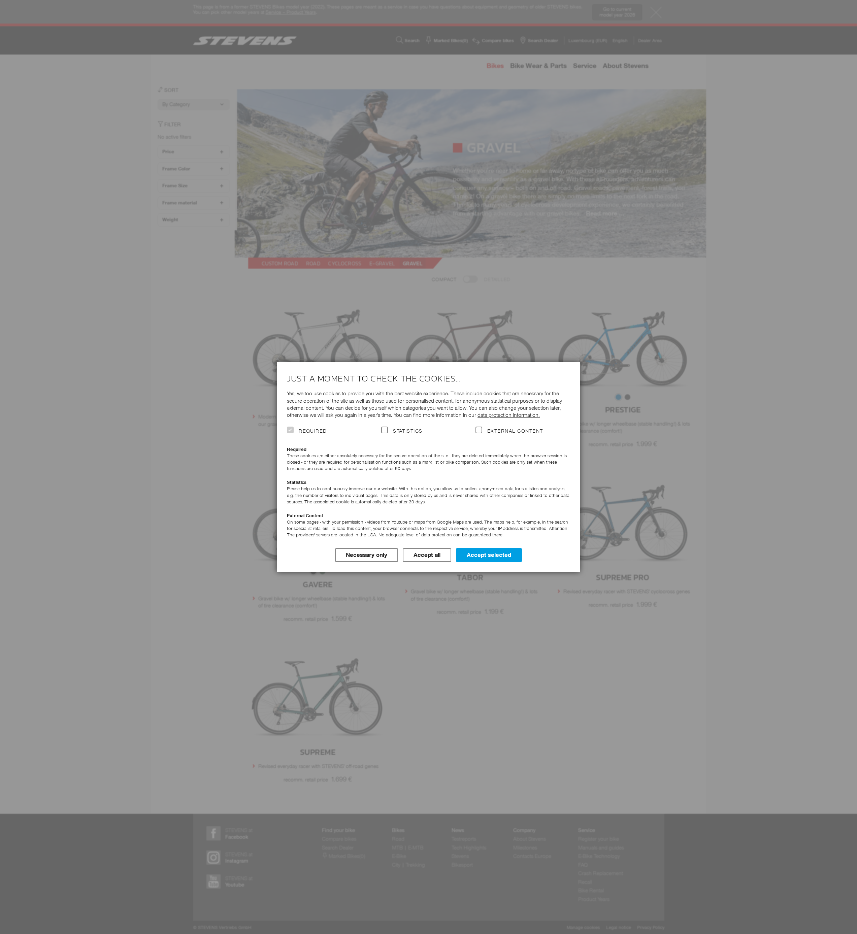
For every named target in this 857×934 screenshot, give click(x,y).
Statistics (408, 431)
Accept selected (489, 555)
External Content (515, 431)
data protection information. (508, 415)
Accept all (427, 555)
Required (313, 431)
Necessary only (366, 555)
